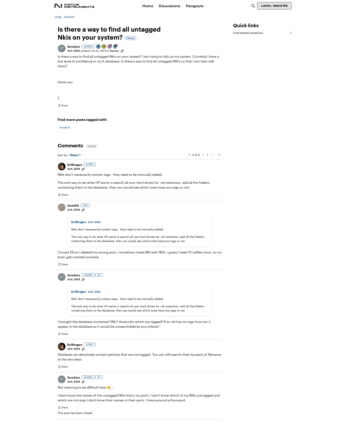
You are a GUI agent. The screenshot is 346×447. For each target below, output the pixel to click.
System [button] (114, 50)
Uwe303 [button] (73, 205)
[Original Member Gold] (104, 47)
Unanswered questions (262, 32)
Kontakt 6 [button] (65, 127)
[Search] (253, 5)
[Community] (74, 6)
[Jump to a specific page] (218, 155)
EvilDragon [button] (74, 164)
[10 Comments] (115, 47)
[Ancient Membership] (109, 47)
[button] (62, 48)
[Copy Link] (122, 50)
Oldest (74, 155)
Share (63, 106)
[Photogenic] (98, 47)
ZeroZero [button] (73, 46)
